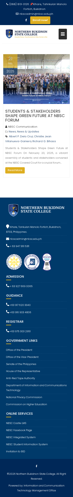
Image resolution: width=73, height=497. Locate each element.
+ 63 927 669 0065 (21, 286)
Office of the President (19, 350)
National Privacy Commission (24, 397)
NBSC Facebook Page (19, 430)
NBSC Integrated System (21, 437)
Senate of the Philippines (21, 364)
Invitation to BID (15, 451)
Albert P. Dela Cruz (21, 136)
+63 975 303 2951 (20, 331)
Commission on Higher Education (26, 404)
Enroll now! (40, 20)
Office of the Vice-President (22, 357)
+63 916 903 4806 (20, 312)
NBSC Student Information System (27, 444)
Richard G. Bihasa (44, 141)
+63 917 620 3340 (20, 305)
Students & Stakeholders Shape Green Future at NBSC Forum (35, 115)
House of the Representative (23, 371)
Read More (15, 170)
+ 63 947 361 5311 (19, 246)
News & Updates (28, 131)
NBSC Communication (22, 127)
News (12, 131)
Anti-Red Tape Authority (20, 378)
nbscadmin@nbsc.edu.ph (36, 14)
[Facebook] (26, 20)
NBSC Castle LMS (16, 423)
